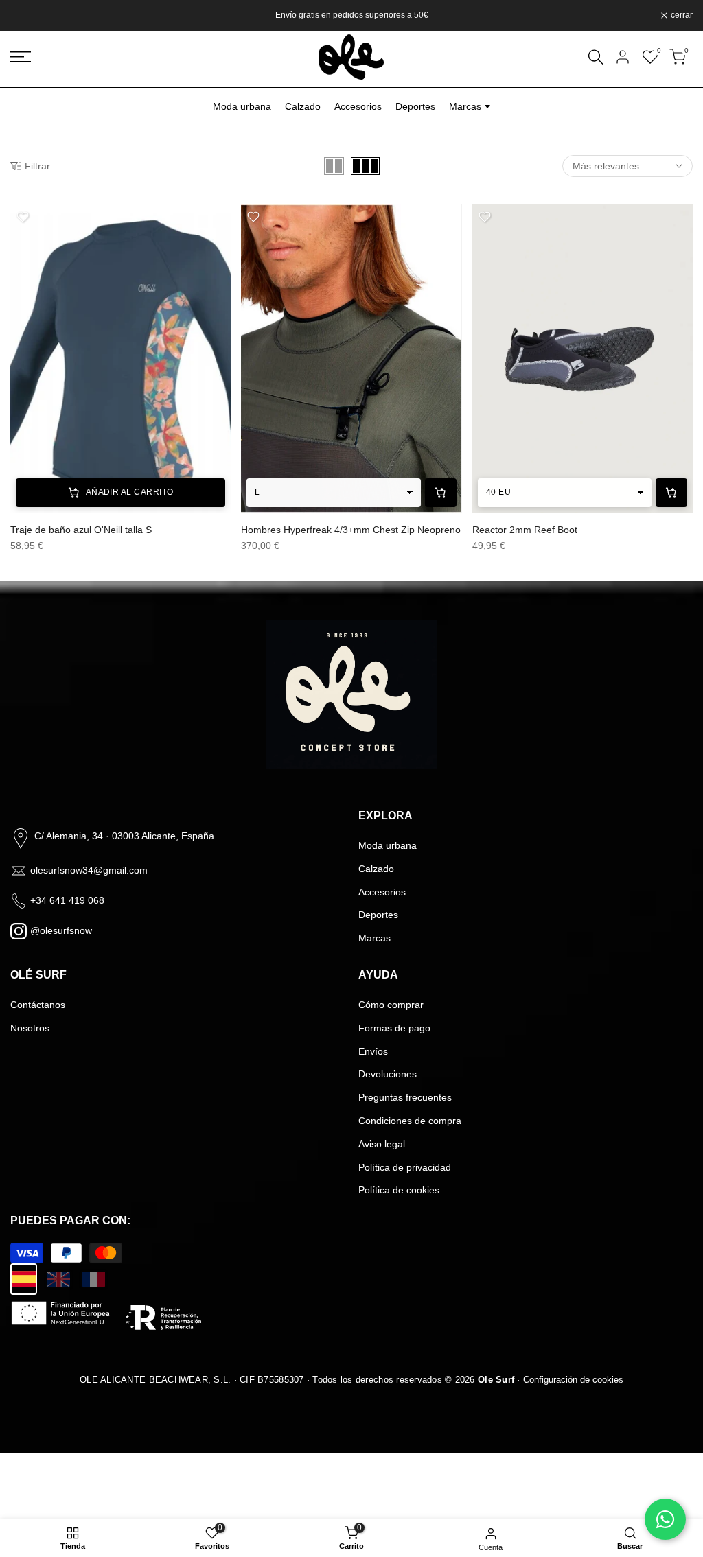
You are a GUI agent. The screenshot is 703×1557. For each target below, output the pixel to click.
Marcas (374, 938)
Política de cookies (398, 1189)
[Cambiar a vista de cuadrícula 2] (334, 166)
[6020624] (120, 358)
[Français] (93, 1279)
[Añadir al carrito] (441, 492)
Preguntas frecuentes (405, 1097)
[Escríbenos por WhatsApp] (665, 1519)
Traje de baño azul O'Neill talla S (81, 529)
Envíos (373, 1051)
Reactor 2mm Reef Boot (524, 529)
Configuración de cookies (573, 1379)
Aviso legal (381, 1143)
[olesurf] (351, 57)
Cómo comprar (391, 1004)
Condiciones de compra (409, 1120)
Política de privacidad (404, 1167)
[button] (23, 217)
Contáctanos (37, 1004)
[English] (58, 1279)
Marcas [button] (465, 106)
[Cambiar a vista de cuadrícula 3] (365, 166)
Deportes (415, 106)
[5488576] (582, 358)
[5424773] (351, 358)
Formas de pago (394, 1027)
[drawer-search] (595, 57)
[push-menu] (20, 57)
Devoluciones (387, 1073)
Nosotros (29, 1027)
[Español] (23, 1279)
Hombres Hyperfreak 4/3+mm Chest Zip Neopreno (351, 529)
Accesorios (358, 106)
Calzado (303, 106)
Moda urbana (242, 106)
